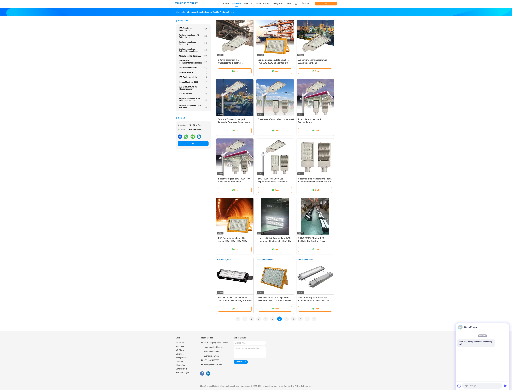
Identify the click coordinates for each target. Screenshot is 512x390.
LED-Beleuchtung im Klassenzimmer (193, 88)
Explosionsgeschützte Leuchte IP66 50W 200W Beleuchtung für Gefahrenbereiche (273, 63)
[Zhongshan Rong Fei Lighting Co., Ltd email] (180, 136)
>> (314, 319)
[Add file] (459, 386)
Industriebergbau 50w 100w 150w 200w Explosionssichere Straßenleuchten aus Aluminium (234, 181)
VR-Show (180, 350)
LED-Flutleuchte (193, 72)
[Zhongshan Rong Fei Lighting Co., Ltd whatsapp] (186, 136)
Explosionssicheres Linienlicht (193, 43)
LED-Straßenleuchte (193, 68)
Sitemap (179, 361)
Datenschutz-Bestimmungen (182, 371)
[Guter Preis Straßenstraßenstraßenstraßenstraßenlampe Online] (275, 97)
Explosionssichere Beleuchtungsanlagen (193, 50)
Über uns (180, 354)
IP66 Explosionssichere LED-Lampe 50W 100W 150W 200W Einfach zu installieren (232, 241)
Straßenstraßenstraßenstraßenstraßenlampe (280, 119)
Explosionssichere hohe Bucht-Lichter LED (193, 99)
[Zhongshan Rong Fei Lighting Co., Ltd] (186, 4)
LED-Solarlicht (193, 94)
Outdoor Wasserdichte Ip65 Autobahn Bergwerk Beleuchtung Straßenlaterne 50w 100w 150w (234, 122)
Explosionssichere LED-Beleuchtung (193, 36)
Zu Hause (180, 343)
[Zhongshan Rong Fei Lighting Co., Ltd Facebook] (202, 373)
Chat (326, 4)
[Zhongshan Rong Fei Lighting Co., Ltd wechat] (193, 136)
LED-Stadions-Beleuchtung (193, 29)
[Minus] (505, 327)
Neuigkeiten (181, 358)
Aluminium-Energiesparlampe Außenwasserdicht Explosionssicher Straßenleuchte (314, 63)
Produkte (180, 346)
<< (238, 319)
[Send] (505, 386)
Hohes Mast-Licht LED (193, 82)
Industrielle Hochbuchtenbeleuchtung (193, 62)
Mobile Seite (181, 365)
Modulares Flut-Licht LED (193, 56)
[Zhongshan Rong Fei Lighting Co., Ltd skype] (199, 136)
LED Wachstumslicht (193, 77)
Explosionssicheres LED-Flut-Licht (193, 106)
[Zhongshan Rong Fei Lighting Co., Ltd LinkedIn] (208, 373)
